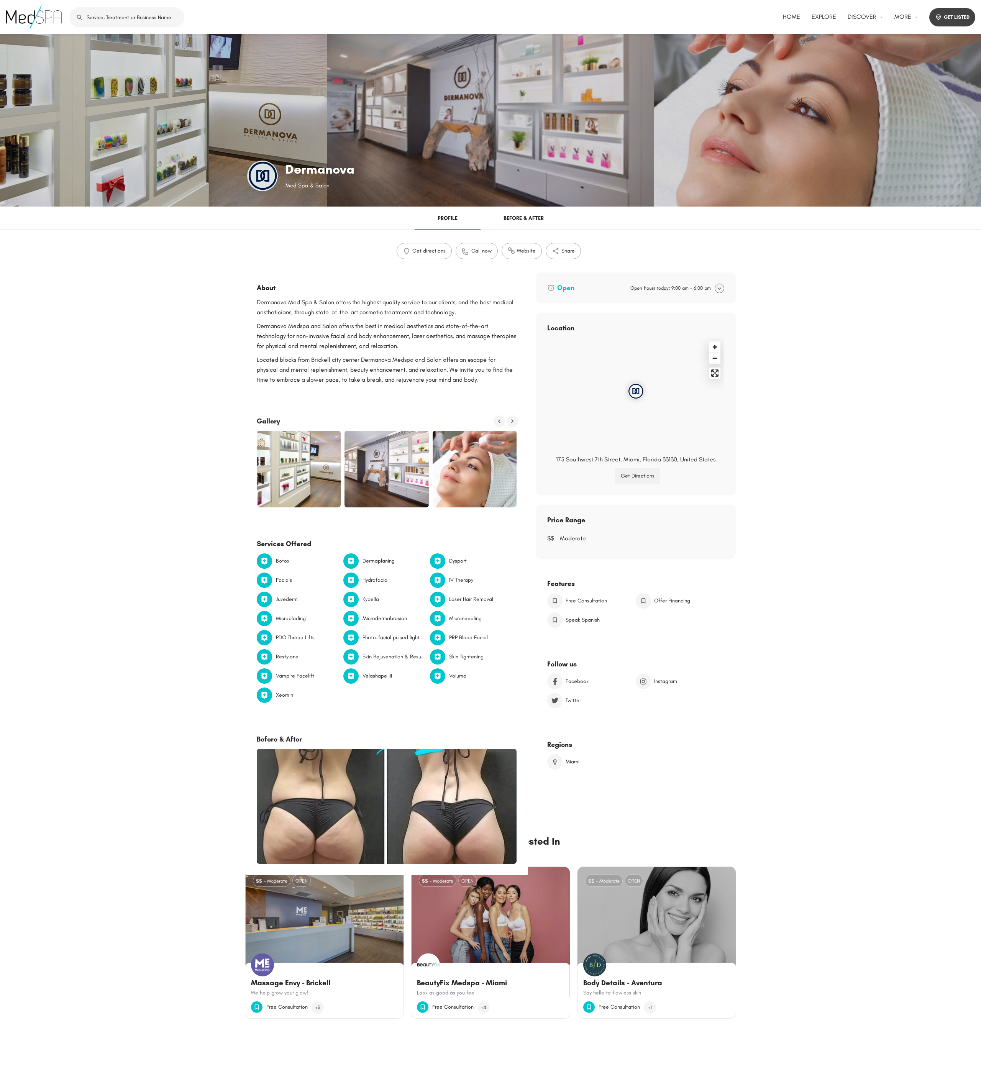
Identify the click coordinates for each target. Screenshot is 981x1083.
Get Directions (638, 476)
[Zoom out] (714, 358)
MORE (902, 16)
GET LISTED (957, 17)
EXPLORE (824, 16)
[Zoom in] (714, 347)
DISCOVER (862, 16)
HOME (791, 16)
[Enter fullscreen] (714, 373)
